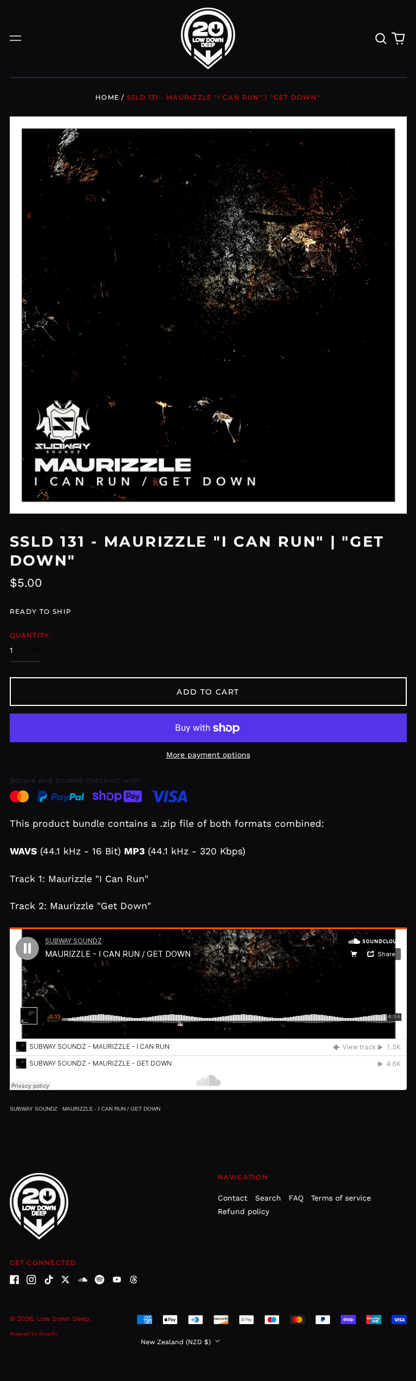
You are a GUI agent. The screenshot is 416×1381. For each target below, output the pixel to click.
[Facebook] (15, 1280)
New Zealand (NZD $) (177, 1342)
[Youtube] (117, 1280)
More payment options (208, 754)
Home (107, 97)
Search (268, 1198)
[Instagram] (31, 1280)
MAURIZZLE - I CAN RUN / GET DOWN (111, 1109)
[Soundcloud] (83, 1280)
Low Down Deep (63, 1318)
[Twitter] (65, 1280)
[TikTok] (49, 1280)
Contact (233, 1198)
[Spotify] (100, 1280)
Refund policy (243, 1211)
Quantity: (31, 635)
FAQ (296, 1198)
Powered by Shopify (33, 1334)
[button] (381, 38)
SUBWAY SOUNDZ (33, 1109)
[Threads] (134, 1280)
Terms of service (341, 1198)
